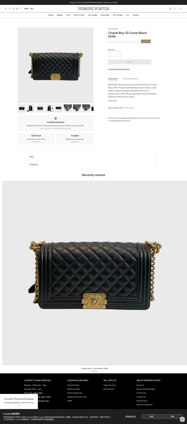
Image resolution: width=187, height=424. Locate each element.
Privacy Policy (142, 401)
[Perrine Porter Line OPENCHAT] (20, 8)
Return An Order (73, 389)
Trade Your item (109, 385)
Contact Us (141, 397)
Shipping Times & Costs (77, 397)
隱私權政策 (49, 419)
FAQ (32, 156)
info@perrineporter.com (39, 401)
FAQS (69, 401)
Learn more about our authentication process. (56, 128)
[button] (60, 15)
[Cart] (180, 8)
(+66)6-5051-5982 (43, 397)
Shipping (34, 164)
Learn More (36, 142)
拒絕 (172, 416)
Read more (112, 101)
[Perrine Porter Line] (17, 8)
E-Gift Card (141, 393)
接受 (151, 416)
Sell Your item (108, 389)
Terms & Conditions (144, 404)
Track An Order (73, 385)
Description (113, 78)
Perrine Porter (113, 29)
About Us (140, 385)
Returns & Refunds (74, 393)
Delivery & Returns (130, 78)
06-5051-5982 (36, 393)
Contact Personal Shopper (119, 69)
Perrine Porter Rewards (146, 389)
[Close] (36, 396)
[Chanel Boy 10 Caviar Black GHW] (22, 108)
